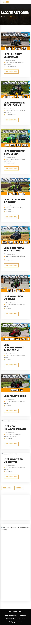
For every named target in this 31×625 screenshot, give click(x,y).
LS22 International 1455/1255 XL (14, 347)
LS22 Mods (9, 62)
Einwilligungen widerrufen (15, 622)
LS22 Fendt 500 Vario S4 (13, 298)
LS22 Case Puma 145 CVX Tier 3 (14, 249)
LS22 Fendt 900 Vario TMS (13, 461)
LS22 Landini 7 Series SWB (13, 55)
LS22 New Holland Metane (15, 428)
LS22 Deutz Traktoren (11, 207)
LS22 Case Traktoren (11, 256)
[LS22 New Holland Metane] (9, 421)
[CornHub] (5, 2)
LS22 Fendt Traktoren (11, 304)
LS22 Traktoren (7, 64)
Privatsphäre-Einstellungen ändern (15, 619)
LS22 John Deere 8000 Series (14, 152)
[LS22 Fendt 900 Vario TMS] (9, 454)
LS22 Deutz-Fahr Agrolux (15, 201)
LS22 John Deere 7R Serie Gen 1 (14, 104)
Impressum (23, 615)
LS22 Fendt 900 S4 (15, 396)
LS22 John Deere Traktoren (12, 110)
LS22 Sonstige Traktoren (18, 62)
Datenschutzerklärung (11, 615)
